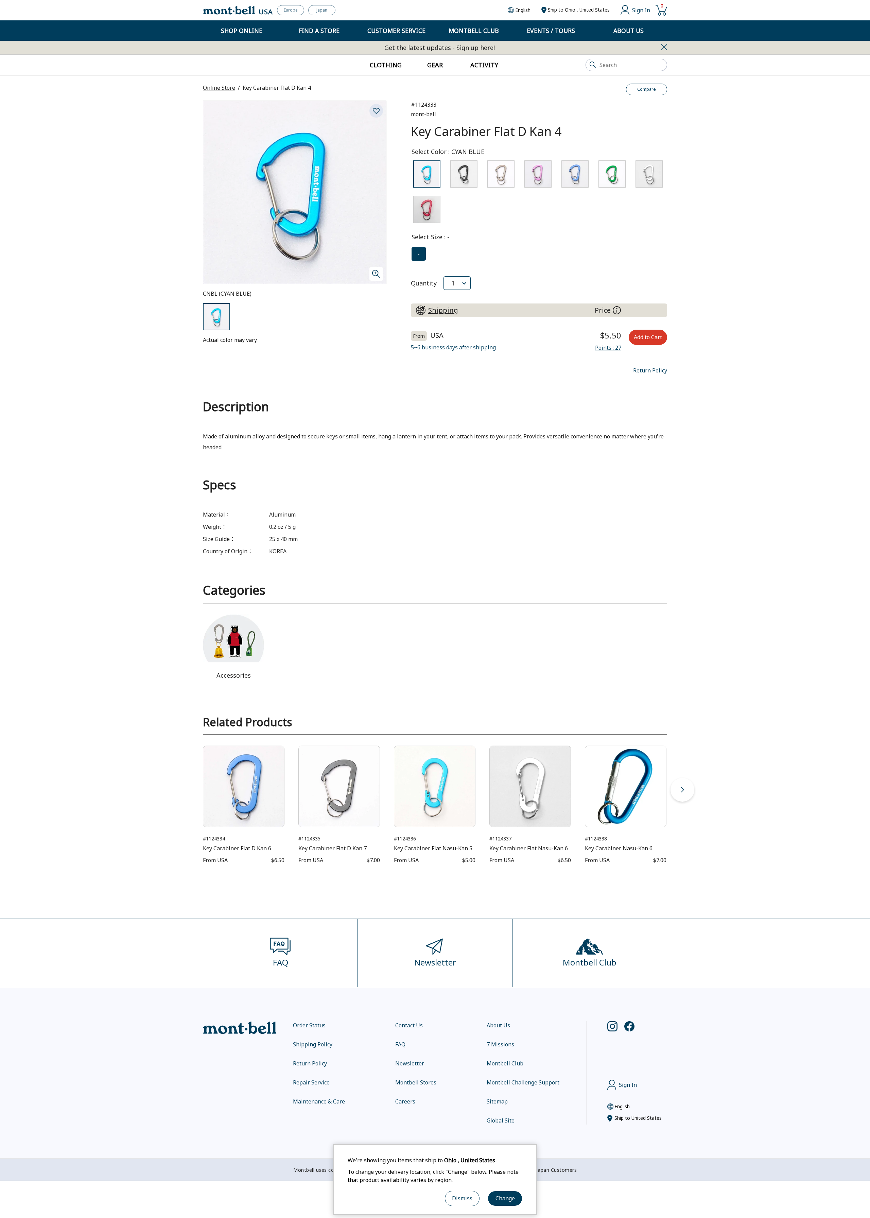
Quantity (424, 283)
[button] (650, 370)
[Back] (187, 790)
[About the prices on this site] (617, 310)
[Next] (682, 790)
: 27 (608, 347)
